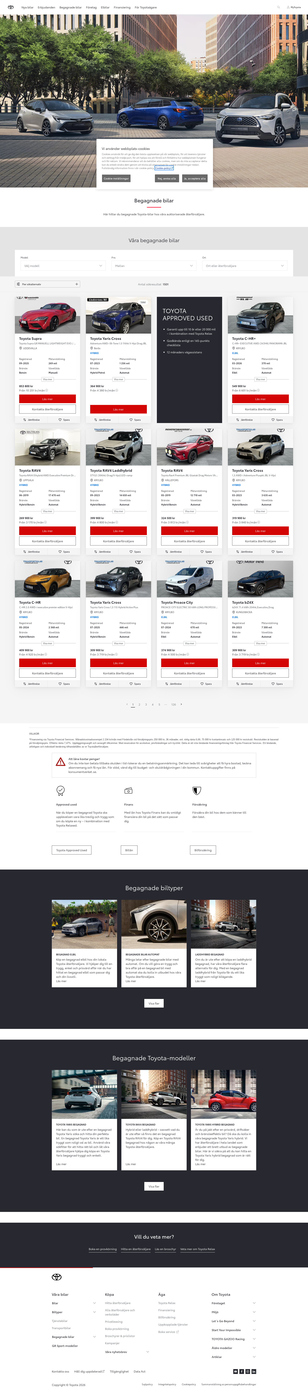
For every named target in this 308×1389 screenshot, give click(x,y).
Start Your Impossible (226, 1330)
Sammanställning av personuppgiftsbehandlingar (229, 1384)
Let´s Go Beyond (223, 1321)
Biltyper (57, 1312)
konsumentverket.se (82, 772)
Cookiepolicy (189, 1384)
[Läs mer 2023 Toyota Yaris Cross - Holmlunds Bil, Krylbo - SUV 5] (260, 447)
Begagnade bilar (71, 7)
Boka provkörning (117, 1328)
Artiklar (217, 1357)
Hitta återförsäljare (118, 1303)
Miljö (215, 1312)
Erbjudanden (46, 7)
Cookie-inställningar (116, 178)
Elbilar (105, 7)
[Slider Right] (77, 315)
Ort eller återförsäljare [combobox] (221, 265)
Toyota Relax (166, 1303)
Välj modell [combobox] (31, 265)
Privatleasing (113, 1321)
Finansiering (122, 7)
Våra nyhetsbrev (116, 1352)
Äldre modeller (222, 1348)
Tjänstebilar (60, 1321)
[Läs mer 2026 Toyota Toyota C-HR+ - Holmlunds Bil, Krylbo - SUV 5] (260, 315)
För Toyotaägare (146, 7)
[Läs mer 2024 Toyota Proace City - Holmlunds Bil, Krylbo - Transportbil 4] (189, 579)
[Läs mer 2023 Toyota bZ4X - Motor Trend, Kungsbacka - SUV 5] (260, 579)
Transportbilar (61, 1328)
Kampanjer (112, 1343)
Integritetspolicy (167, 1384)
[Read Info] (46, 390)
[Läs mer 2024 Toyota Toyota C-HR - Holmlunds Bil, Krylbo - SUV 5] (47, 579)
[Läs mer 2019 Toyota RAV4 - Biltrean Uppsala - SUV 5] (47, 447)
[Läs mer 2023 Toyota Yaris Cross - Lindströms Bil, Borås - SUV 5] (118, 315)
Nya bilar (28, 7)
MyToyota (296, 7)
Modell (24, 257)
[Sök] (278, 7)
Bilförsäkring (166, 1317)
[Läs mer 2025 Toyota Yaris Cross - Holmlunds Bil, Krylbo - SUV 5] (118, 579)
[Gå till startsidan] (10, 7)
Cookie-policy (162, 168)
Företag (91, 7)
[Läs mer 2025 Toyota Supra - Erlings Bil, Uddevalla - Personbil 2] (47, 315)
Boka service (168, 1331)
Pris (113, 257)
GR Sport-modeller (65, 1345)
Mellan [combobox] (120, 265)
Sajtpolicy (147, 1384)
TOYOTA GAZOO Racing (228, 1339)
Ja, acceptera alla (195, 178)
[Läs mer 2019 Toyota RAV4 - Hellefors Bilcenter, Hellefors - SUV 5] (189, 447)
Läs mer (47, 399)
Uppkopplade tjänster (173, 1324)
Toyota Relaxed (66, 825)
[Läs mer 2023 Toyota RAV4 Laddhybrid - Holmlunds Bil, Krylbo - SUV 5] (118, 447)
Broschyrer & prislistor (120, 1336)
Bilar (55, 1303)
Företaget (218, 1303)
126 (173, 704)
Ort (204, 257)
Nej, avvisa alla (167, 178)
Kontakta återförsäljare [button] (47, 409)
